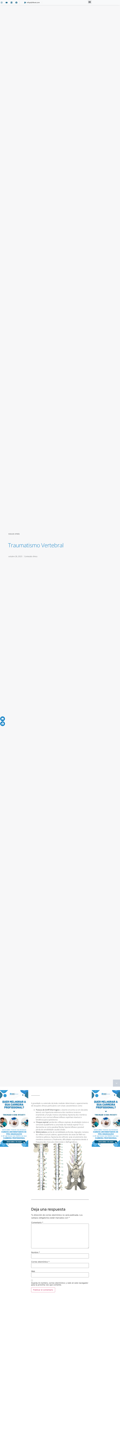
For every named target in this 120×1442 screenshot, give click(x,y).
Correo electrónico (40, 1262)
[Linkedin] (11, 2)
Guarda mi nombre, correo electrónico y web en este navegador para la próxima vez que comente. (59, 1284)
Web (33, 1271)
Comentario (37, 1222)
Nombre (35, 1252)
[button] (90, 2)
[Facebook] (16, 2)
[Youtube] (6, 2)
